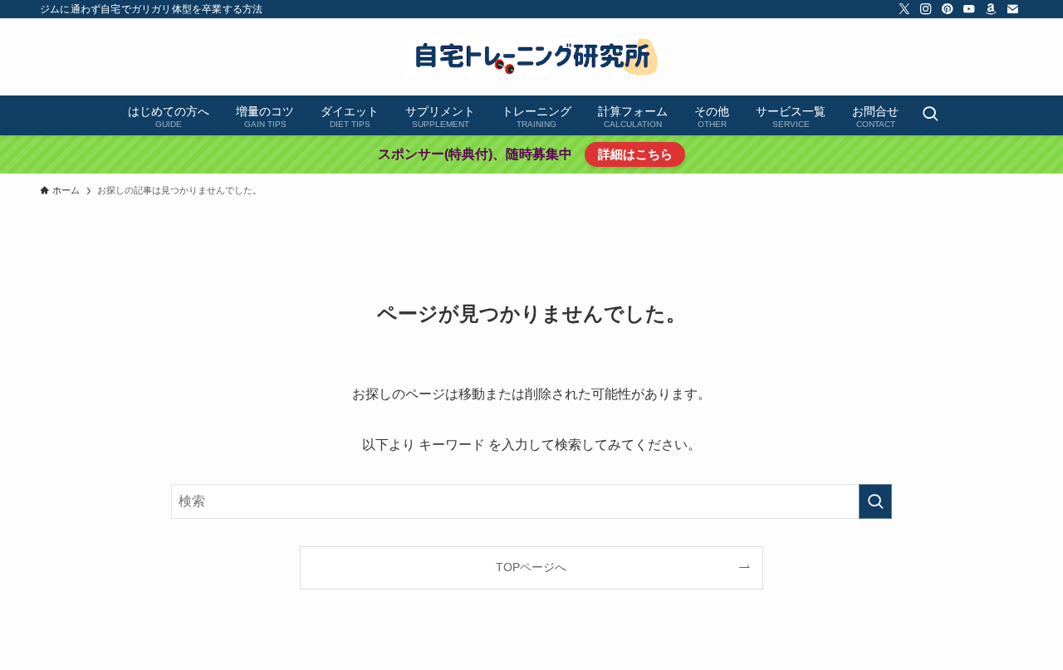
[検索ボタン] (930, 115)
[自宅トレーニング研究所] (531, 57)
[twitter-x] (904, 9)
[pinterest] (947, 9)
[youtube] (969, 9)
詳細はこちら (635, 154)
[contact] (1012, 9)
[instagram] (926, 9)
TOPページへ (531, 567)
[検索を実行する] (875, 501)
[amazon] (991, 9)
